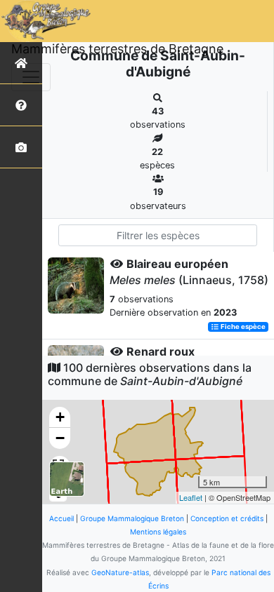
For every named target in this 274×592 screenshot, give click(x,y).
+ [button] (60, 417)
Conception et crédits (226, 518)
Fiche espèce (242, 327)
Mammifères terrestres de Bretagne (117, 48)
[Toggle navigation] (31, 77)
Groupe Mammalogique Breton (132, 518)
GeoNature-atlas (120, 572)
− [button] (60, 438)
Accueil (61, 518)
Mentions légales (158, 531)
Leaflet (190, 497)
